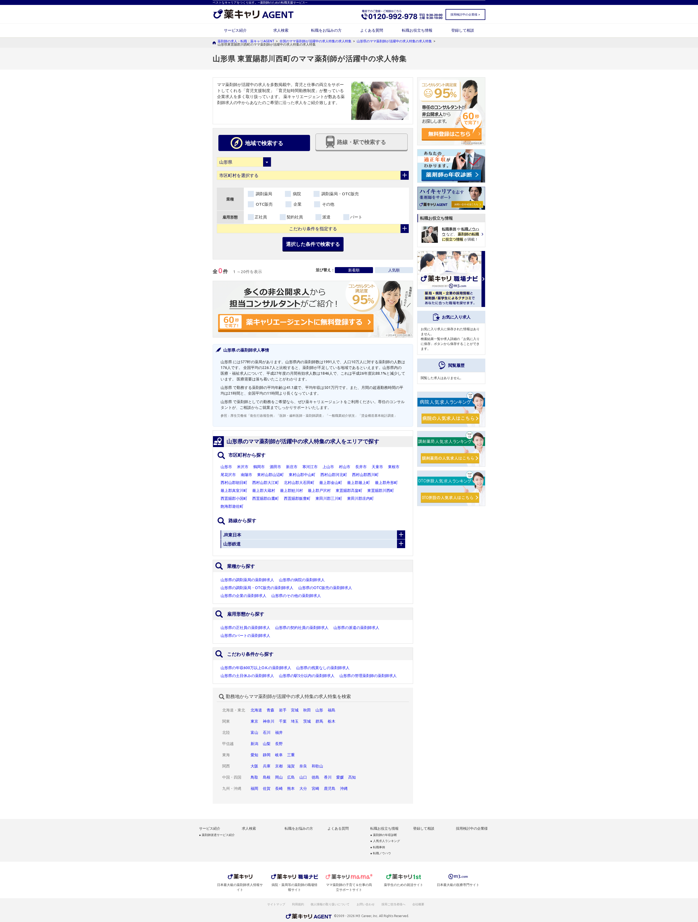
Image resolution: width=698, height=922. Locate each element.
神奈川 (268, 721)
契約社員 (295, 217)
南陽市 (246, 475)
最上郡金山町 (330, 482)
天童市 (377, 467)
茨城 (307, 721)
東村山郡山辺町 (270, 475)
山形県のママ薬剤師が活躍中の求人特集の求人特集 (394, 41)
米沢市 (242, 467)
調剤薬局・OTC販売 (339, 193)
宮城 (295, 710)
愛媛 (340, 777)
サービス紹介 (235, 30)
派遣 (326, 217)
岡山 (279, 777)
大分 (303, 788)
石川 (266, 732)
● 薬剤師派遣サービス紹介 (217, 835)
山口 (303, 777)
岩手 (283, 710)
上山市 (328, 467)
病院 (296, 193)
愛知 (254, 755)
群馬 (319, 721)
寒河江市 (310, 467)
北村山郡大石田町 (299, 482)
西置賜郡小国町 (234, 498)
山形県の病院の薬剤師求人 (302, 580)
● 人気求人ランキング (385, 841)
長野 (279, 743)
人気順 (394, 270)
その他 (327, 204)
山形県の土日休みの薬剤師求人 (247, 676)
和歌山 (317, 766)
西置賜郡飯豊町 (297, 498)
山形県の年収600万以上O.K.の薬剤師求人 (256, 668)
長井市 (361, 467)
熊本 (291, 788)
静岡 (266, 755)
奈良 (303, 766)
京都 (279, 766)
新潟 (254, 743)
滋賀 (291, 766)
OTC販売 (264, 204)
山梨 (266, 743)
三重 (291, 755)
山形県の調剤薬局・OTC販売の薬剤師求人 (257, 588)
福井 (279, 732)
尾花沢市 (228, 475)
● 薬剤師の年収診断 (383, 835)
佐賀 (266, 788)
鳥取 (254, 777)
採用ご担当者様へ (393, 904)
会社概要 (418, 904)
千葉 (283, 721)
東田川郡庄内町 (360, 498)
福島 (331, 710)
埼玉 (295, 721)
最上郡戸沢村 (319, 490)
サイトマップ (276, 904)
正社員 (261, 217)
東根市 (393, 467)
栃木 (331, 721)
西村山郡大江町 (265, 482)
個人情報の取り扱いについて (330, 904)
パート (356, 217)
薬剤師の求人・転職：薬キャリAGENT (246, 41)
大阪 (254, 766)
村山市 (344, 467)
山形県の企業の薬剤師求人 (243, 596)
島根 (266, 777)
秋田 (307, 710)
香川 (328, 777)
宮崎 (315, 788)
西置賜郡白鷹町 (265, 498)
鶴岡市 (259, 467)
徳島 (315, 777)
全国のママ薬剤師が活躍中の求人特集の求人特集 (315, 41)
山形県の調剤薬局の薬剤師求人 (247, 580)
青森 (270, 710)
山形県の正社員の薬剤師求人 (245, 628)
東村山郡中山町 (302, 475)
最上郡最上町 (358, 482)
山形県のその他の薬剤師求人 (296, 596)
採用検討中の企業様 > (465, 14)
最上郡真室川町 (234, 490)
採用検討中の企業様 (472, 828)
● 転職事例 (377, 847)
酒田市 (275, 467)
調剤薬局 (263, 193)
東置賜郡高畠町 (349, 490)
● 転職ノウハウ (380, 853)
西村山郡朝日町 (234, 482)
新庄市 (291, 467)
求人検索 (280, 30)
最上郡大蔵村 (263, 490)
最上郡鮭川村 (291, 490)
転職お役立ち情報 (417, 30)
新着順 (354, 270)
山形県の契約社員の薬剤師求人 (302, 628)
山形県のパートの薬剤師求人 (245, 635)
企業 (297, 204)
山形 (319, 710)
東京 (254, 721)
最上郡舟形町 (386, 482)
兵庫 (266, 766)
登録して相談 (462, 30)
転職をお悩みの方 (326, 30)
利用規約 (298, 904)
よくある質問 (371, 30)
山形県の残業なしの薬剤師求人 (323, 668)
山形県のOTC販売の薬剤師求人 (325, 588)
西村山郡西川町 (365, 475)
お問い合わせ (366, 904)
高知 (352, 777)
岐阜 (279, 755)
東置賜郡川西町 (380, 490)
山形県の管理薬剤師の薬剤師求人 (368, 676)
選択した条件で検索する (313, 244)
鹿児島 (329, 788)
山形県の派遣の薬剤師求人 (356, 628)
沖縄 (344, 788)
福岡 (254, 788)
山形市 (226, 467)
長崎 (279, 788)
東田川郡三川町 (328, 498)
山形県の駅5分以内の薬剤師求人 (307, 676)
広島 (291, 777)
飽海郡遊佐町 (232, 506)
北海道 (256, 710)
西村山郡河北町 (333, 475)
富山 (254, 732)
